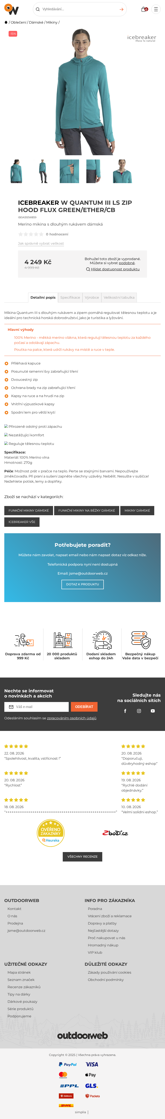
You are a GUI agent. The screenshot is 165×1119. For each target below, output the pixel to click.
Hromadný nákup (103, 945)
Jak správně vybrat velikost (41, 243)
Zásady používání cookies (109, 972)
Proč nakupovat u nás (106, 938)
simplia (80, 1112)
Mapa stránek (19, 972)
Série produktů (21, 1009)
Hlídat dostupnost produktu (115, 269)
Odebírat (84, 707)
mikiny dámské (137, 510)
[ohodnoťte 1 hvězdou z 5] (20, 234)
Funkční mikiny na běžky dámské (86, 510)
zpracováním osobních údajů (71, 718)
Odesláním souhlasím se (50, 718)
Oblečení (18, 22)
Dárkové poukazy (22, 1002)
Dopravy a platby (102, 923)
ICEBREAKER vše (22, 522)
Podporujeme (19, 1016)
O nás (12, 916)
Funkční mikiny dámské (29, 510)
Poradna (95, 909)
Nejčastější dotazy (103, 931)
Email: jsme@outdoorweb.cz (83, 573)
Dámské (36, 22)
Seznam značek (21, 980)
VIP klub (95, 952)
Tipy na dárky (19, 994)
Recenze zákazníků (24, 987)
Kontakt (14, 909)
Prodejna (15, 923)
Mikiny (52, 22)
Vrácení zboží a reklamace (110, 916)
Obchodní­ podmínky (106, 980)
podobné (127, 263)
